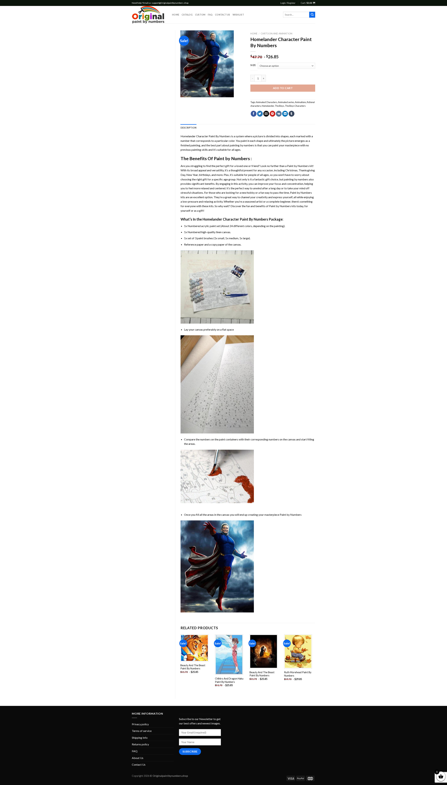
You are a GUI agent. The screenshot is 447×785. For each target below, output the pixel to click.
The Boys (279, 105)
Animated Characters (266, 102)
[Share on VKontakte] (279, 114)
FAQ (210, 14)
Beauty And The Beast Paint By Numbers (192, 667)
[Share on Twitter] (260, 114)
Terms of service (142, 730)
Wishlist (238, 14)
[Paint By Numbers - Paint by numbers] (149, 14)
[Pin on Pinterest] (272, 114)
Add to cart (283, 88)
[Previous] (180, 663)
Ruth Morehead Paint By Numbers (297, 674)
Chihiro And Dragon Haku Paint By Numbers (229, 680)
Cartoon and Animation (276, 33)
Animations (300, 102)
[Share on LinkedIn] (285, 114)
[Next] (315, 663)
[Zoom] (185, 93)
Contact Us (222, 14)
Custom (200, 14)
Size (253, 65)
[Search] (312, 15)
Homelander (268, 105)
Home (175, 14)
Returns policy (140, 744)
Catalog (187, 14)
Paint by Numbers (232, 158)
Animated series (286, 102)
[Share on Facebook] (254, 114)
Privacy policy (140, 724)
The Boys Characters (295, 105)
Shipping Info (140, 737)
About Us (137, 758)
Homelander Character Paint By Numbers (206, 136)
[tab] (189, 127)
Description (189, 127)
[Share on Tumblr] (291, 114)
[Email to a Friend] (266, 114)
